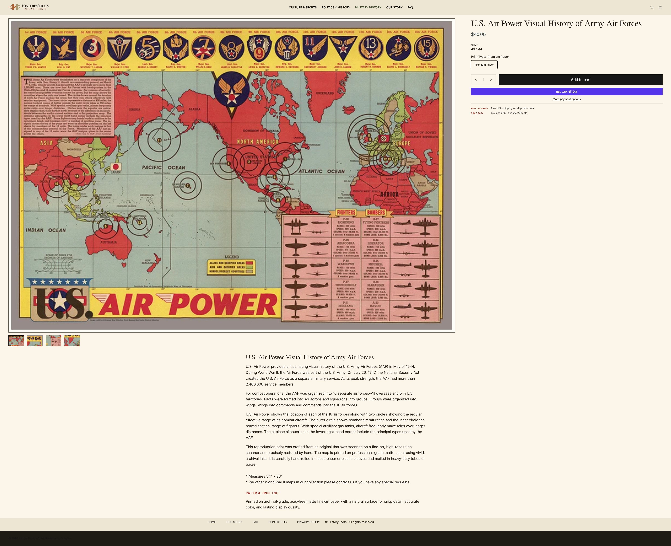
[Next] (446, 184)
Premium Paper (484, 64)
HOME (212, 522)
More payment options (567, 99)
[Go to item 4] (72, 340)
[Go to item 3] (53, 340)
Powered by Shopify (58, 538)
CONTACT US (278, 522)
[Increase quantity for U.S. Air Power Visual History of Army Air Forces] (492, 80)
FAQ (255, 522)
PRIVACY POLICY (308, 522)
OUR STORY (234, 522)
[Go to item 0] (16, 340)
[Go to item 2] (35, 340)
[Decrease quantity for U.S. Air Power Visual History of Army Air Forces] (475, 80)
